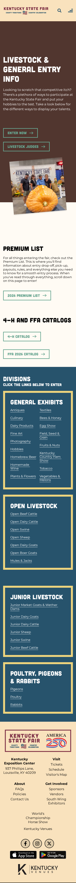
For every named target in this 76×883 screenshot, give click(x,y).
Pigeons (16, 689)
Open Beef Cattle (23, 514)
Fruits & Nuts (50, 445)
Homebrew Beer (23, 457)
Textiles (45, 410)
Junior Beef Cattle (24, 648)
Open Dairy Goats (24, 545)
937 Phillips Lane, (19, 768)
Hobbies (16, 449)
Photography (20, 441)
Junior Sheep (20, 632)
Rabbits (16, 704)
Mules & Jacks (21, 561)
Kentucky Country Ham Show (50, 456)
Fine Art (16, 433)
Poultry (16, 697)
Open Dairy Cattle (24, 522)
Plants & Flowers (23, 476)
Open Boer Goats (23, 553)
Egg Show (48, 426)
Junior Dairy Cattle (24, 624)
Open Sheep (20, 537)
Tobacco (46, 468)
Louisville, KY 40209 (19, 773)
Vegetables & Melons (50, 478)
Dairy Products (21, 426)
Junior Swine (20, 640)
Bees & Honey (50, 418)
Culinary (16, 418)
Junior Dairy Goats (24, 617)
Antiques (17, 410)
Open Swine (19, 529)
